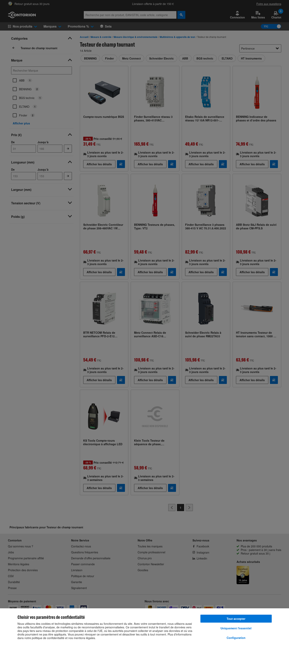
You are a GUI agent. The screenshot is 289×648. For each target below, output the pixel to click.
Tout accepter (236, 619)
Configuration (236, 638)
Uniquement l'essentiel (235, 628)
